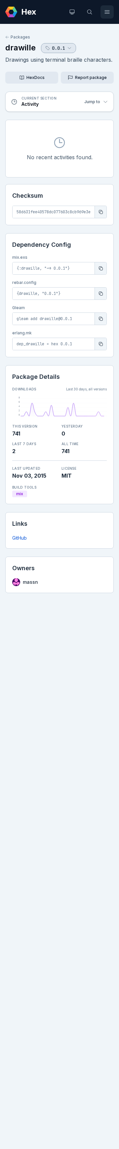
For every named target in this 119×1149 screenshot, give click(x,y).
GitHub (19, 538)
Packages (20, 36)
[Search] (90, 12)
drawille (20, 47)
